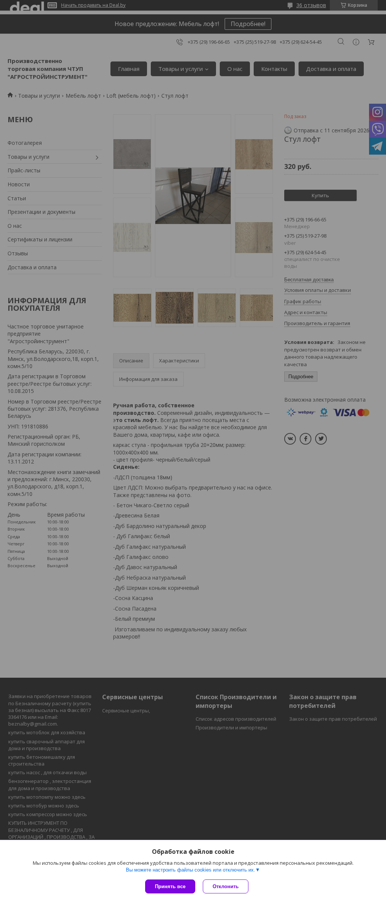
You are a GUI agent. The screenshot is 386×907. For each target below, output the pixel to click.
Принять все (170, 886)
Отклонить (226, 886)
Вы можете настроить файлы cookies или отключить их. (190, 870)
